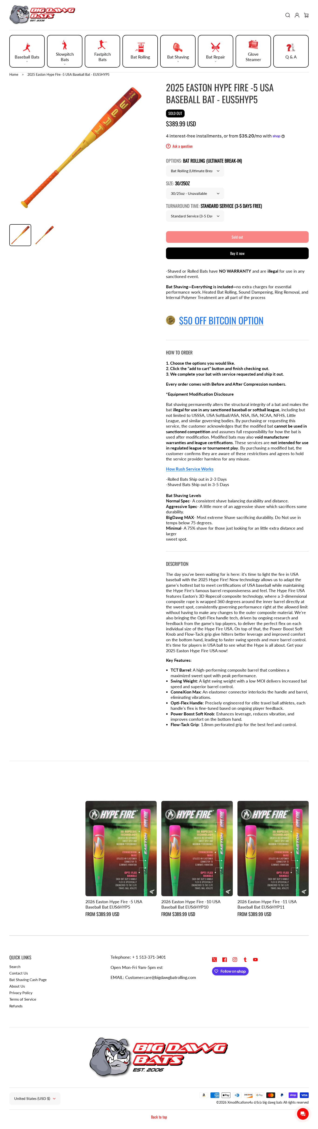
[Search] (287, 15)
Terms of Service (22, 999)
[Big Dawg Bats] (43, 15)
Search (14, 966)
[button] (27, 51)
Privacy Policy (20, 992)
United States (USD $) (32, 1098)
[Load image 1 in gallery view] (20, 235)
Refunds (16, 1006)
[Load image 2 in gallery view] (44, 235)
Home (13, 74)
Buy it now (237, 253)
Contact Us (18, 973)
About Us (17, 986)
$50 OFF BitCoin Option (221, 320)
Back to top (159, 1117)
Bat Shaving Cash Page (28, 979)
